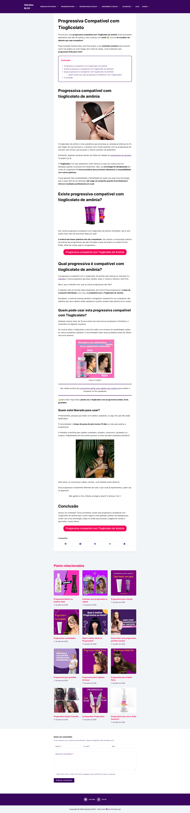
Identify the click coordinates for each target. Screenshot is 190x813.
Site (113, 746)
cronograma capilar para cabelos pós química (98, 388)
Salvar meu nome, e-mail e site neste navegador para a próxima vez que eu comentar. (86, 774)
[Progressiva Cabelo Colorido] (66, 700)
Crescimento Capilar (110, 6)
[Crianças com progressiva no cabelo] (95, 583)
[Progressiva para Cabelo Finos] (123, 661)
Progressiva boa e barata (121, 599)
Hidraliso (62, 279)
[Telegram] (109, 544)
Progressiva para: (68, 6)
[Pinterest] (95, 544)
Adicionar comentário (64, 754)
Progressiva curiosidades (65, 638)
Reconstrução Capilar (88, 6)
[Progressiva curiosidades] (66, 622)
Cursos (145, 6)
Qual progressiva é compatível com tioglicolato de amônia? (89, 72)
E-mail (87, 746)
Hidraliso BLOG (90, 809)
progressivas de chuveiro (120, 155)
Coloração (126, 6)
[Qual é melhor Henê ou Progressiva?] (95, 622)
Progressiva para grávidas (65, 677)
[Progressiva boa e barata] (123, 583)
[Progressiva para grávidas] (66, 661)
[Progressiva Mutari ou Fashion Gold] (66, 583)
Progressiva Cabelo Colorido (66, 716)
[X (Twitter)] (80, 544)
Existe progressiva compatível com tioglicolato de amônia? (89, 69)
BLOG (137, 6)
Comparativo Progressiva (93, 716)
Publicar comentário (64, 780)
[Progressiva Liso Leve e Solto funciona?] (123, 700)
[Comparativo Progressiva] (95, 700)
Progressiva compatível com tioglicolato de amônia (85, 66)
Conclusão (68, 77)
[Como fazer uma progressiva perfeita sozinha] (123, 622)
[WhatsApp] (124, 544)
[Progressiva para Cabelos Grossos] (95, 661)
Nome (58, 746)
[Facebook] (65, 544)
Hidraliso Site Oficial (48, 6)
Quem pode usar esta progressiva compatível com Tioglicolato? (95, 75)
